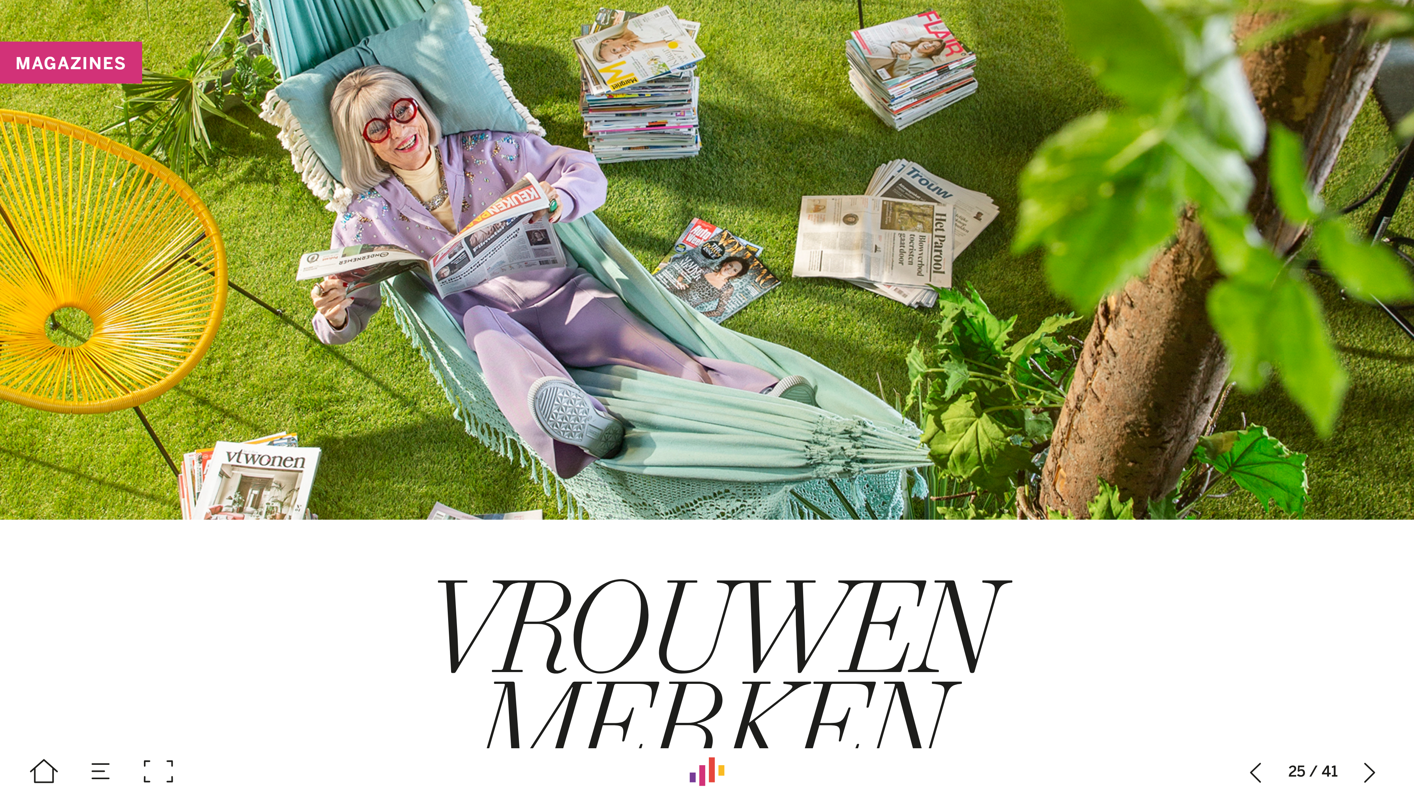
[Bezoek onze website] (707, 771)
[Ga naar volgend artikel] (1370, 771)
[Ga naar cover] (44, 771)
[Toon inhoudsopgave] (101, 771)
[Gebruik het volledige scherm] (158, 771)
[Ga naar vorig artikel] (1255, 771)
